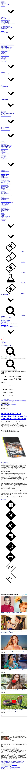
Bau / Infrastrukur (4, 172)
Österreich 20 (3, 58)
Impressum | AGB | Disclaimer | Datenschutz (10, 767)
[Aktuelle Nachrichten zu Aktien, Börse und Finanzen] (6, 345)
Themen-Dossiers (4, 32)
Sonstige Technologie (5, 216)
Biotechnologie (4, 175)
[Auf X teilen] (11, 520)
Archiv (2, 87)
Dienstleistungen (4, 177)
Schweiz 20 (3, 57)
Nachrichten (3, 2)
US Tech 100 (3, 53)
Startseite (2, 1)
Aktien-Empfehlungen (14, 762)
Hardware (3, 191)
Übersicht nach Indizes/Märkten (7, 45)
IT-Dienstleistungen (5, 198)
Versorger (3, 220)
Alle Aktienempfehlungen (6, 27)
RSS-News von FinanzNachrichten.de (9, 768)
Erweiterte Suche (4, 99)
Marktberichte (4, 25)
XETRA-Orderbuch (5, 127)
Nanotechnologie (4, 208)
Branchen (3, 72)
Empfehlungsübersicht (5, 26)
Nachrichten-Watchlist (5, 319)
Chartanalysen (4, 28)
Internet (2, 197)
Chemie (2, 176)
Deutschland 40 (4, 46)
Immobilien (3, 194)
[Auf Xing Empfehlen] (11, 530)
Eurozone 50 (3, 54)
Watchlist (23, 315)
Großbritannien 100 (5, 56)
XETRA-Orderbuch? (5, 130)
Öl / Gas (2, 211)
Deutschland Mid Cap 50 (6, 48)
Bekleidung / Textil (5, 174)
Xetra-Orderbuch (11, 761)
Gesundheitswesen (5, 186)
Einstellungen (3, 322)
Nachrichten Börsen (5, 762)
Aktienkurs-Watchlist (5, 320)
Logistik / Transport (5, 203)
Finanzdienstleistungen (5, 183)
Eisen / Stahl (3, 178)
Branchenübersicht (5, 73)
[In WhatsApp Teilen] (11, 551)
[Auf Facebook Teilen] (11, 509)
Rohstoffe (3, 214)
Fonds (22, 251)
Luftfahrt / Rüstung (5, 204)
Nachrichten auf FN (5, 4)
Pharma (2, 213)
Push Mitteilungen (4, 403)
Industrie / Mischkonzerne (6, 196)
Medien (2, 85)
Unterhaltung (3, 219)
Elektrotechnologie (5, 180)
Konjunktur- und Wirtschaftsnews (8, 23)
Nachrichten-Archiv (8, 763)
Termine (2, 31)
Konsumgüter (3, 199)
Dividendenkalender (5, 114)
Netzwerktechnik (4, 210)
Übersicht (3, 128)
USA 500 (3, 52)
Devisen (22, 293)
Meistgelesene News (5, 22)
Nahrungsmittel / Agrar (5, 209)
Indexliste (3, 142)
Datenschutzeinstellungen (6, 765)
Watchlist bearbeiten (5, 321)
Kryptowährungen (4, 294)
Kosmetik (3, 200)
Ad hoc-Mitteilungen (5, 20)
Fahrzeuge (3, 182)
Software (2, 215)
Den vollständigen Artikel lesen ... (8, 430)
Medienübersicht (4, 86)
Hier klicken (3, 499)
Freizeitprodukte (4, 185)
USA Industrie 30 (4, 51)
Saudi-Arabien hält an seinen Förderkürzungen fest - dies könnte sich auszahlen (14, 416)
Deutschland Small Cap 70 (6, 47)
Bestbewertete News (5, 21)
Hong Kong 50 (4, 60)
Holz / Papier (3, 192)
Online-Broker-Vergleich (6, 116)
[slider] (3, 409)
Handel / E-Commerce (5, 189)
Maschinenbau (4, 205)
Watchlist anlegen (4, 325)
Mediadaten (14, 765)
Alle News (3, 6)
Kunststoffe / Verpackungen (7, 202)
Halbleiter (3, 188)
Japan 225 (3, 59)
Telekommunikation (5, 217)
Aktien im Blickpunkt (5, 18)
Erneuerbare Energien (5, 181)
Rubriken (3, 17)
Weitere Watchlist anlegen (6, 317)
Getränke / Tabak (4, 187)
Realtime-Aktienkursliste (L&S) (7, 113)
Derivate (23, 272)
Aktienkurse (3, 111)
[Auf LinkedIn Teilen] (11, 540)
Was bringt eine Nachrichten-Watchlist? (9, 323)
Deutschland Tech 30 (5, 50)
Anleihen (23, 262)
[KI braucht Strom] (13, 461)
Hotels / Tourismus (5, 193)
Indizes (2, 43)
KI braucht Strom (4, 462)
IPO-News (3, 29)
